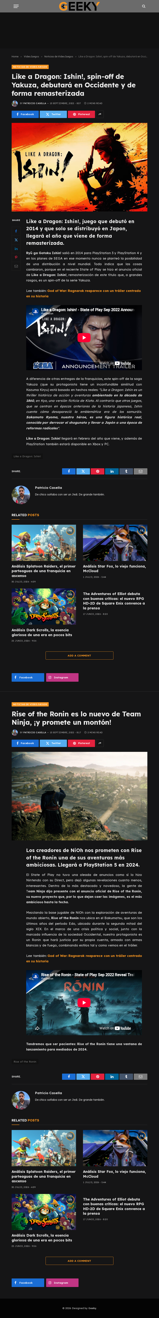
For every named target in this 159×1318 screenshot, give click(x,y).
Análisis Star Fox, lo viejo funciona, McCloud (114, 568)
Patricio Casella (34, 103)
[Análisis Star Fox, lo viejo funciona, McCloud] (115, 543)
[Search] (143, 6)
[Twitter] (16, 239)
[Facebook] (16, 231)
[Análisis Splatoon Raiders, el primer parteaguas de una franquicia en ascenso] (44, 543)
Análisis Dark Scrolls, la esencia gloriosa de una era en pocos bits (42, 632)
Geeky (92, 1308)
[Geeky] (79, 6)
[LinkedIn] (16, 248)
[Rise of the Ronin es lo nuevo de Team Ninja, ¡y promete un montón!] (79, 796)
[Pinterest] (16, 257)
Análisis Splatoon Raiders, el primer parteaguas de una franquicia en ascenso (44, 571)
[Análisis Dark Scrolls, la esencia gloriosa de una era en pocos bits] (44, 606)
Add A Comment (79, 655)
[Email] (16, 266)
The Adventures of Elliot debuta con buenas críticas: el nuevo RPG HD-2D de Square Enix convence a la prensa (114, 601)
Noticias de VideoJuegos (30, 67)
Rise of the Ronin (25, 1061)
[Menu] (16, 6)
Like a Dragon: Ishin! (27, 456)
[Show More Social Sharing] (100, 114)
